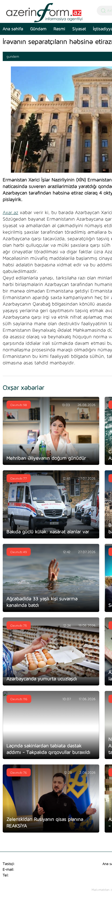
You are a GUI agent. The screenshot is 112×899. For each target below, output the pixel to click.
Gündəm (38, 29)
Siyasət (79, 29)
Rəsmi (59, 29)
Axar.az (10, 212)
